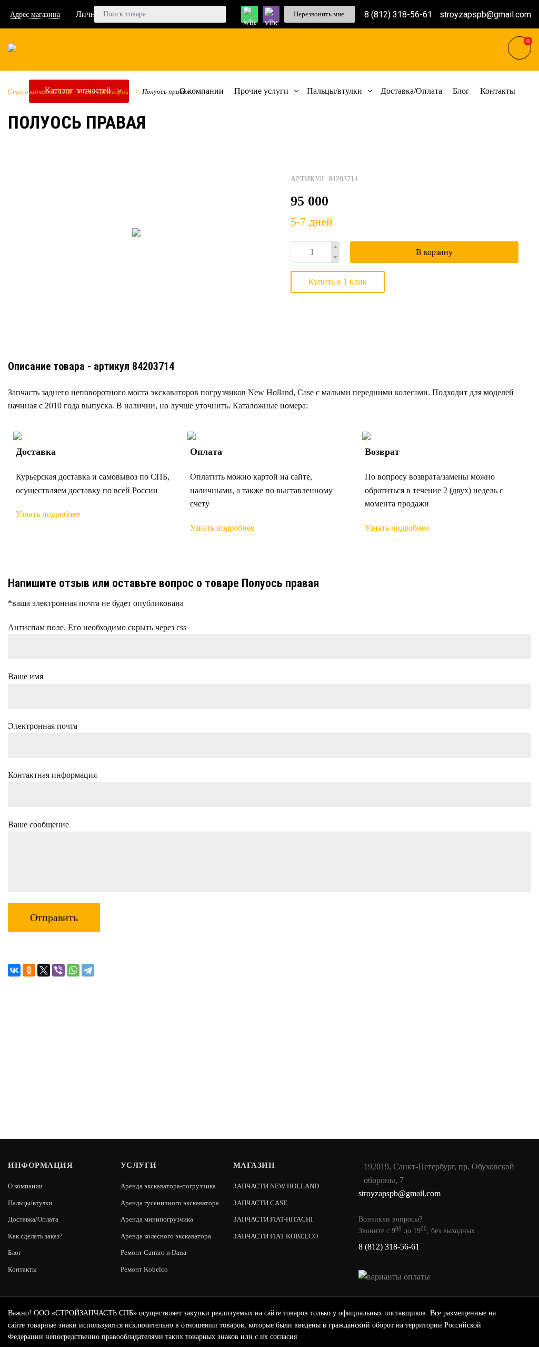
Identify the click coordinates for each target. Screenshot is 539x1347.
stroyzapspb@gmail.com (485, 14)
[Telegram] (88, 970)
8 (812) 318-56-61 (398, 14)
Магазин (254, 1165)
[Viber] (58, 970)
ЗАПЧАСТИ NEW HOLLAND (276, 1186)
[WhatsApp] (73, 970)
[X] (43, 970)
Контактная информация (52, 774)
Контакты (22, 1269)
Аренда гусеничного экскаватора (170, 1203)
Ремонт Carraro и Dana (153, 1252)
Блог (14, 1252)
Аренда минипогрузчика (157, 1219)
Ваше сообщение (38, 824)
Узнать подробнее (48, 514)
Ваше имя (25, 676)
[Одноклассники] (29, 970)
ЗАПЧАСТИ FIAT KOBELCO (275, 1236)
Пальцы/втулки (30, 1203)
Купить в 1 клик (337, 281)
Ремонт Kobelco (144, 1269)
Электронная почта (42, 725)
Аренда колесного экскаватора (166, 1236)
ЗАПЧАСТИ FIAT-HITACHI (273, 1219)
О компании (25, 1186)
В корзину (434, 252)
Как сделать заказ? (35, 1236)
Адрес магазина (35, 14)
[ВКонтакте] (14, 970)
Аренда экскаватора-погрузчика (168, 1186)
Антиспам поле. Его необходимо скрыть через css (97, 627)
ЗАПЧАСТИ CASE (260, 1203)
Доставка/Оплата (33, 1219)
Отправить (54, 917)
